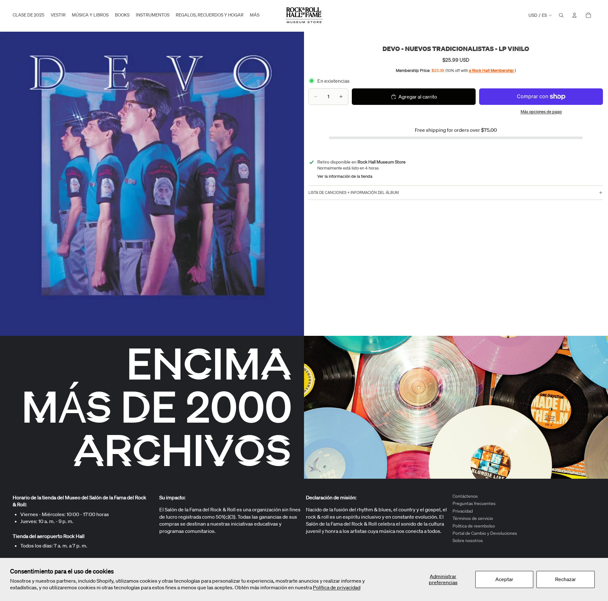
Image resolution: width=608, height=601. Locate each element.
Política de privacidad (336, 587)
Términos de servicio (473, 518)
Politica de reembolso (474, 526)
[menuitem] (255, 15)
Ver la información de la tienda (344, 176)
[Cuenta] (574, 15)
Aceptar (504, 579)
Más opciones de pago (541, 111)
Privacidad (463, 511)
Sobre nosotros (468, 541)
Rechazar (565, 579)
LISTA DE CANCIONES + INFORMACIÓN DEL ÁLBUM (353, 192)
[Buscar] (561, 15)
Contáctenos (465, 496)
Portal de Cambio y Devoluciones (485, 533)
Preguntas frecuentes (474, 504)
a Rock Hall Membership (492, 70)
